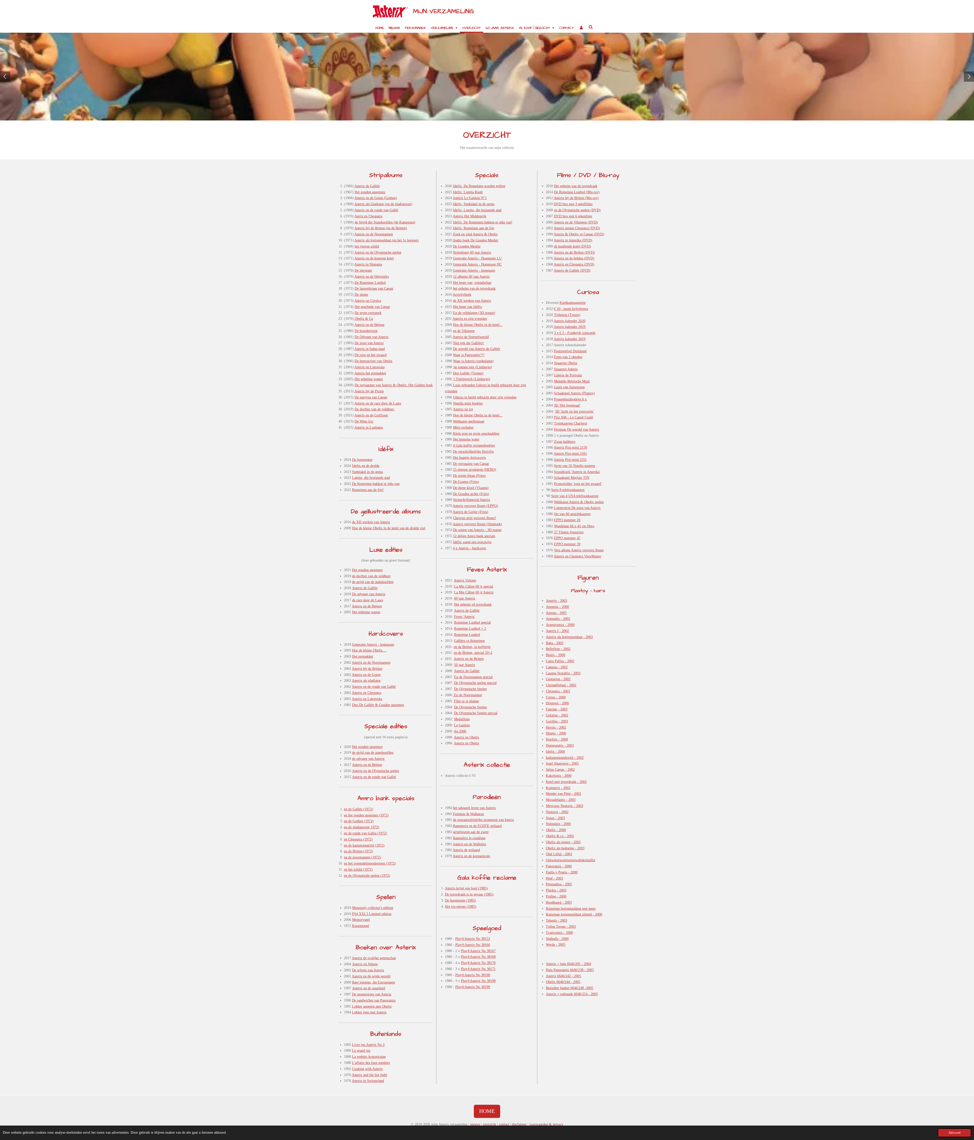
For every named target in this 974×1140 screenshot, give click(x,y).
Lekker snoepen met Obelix (372, 1006)
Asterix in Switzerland (368, 1081)
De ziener (361, 294)
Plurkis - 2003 (556, 890)
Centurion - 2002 (558, 679)
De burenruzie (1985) (460, 900)
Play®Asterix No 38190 (472, 975)
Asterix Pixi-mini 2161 (570, 453)
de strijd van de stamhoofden (372, 582)
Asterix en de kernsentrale (471, 856)
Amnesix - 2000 (557, 607)
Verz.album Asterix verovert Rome (579, 550)
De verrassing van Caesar (471, 464)
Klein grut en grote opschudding (476, 433)
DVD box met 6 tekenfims (573, 216)
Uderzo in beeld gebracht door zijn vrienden (484, 397)
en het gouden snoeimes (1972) (366, 815)
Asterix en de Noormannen (373, 234)
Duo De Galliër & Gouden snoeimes (378, 705)
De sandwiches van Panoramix (374, 1000)
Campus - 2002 (557, 667)
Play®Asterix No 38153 (472, 939)
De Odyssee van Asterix (372, 337)
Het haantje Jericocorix (469, 458)
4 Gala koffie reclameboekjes (474, 445)
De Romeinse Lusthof (370, 283)
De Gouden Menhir (467, 246)
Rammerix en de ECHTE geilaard (477, 826)
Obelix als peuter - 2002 (563, 842)
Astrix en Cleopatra (368, 216)
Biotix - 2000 (555, 655)
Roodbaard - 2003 (559, 902)
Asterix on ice (463, 409)
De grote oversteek (368, 313)
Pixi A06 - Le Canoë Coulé (573, 417)
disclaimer (519, 1124)
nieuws (475, 1124)
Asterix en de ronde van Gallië (376, 210)
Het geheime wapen (369, 379)
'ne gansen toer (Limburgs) (472, 367)
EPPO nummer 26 (567, 520)
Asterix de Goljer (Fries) (470, 512)
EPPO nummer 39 (567, 544)
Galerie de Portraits (568, 375)
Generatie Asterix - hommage (373, 644)
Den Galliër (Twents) (468, 373)
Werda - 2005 (555, 944)
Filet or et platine (466, 701)
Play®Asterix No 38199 (472, 987)
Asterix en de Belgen (369, 325)
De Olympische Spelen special (475, 713)
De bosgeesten (362, 460)
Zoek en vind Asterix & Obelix (475, 234)
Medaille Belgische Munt (572, 381)
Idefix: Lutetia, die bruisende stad (477, 210)
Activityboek (462, 294)
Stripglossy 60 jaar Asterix (472, 252)
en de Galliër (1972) (358, 809)
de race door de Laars (367, 600)
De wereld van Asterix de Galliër (476, 349)
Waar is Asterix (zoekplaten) (473, 361)
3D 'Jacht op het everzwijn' (574, 411)
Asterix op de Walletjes (469, 844)
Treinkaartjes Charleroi (570, 423)
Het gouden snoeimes (370, 192)
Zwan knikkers (564, 442)
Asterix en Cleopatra (366, 693)
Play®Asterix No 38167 (478, 951)
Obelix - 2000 (556, 830)
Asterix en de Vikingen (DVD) (576, 222)
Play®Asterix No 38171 (478, 969)
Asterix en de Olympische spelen (377, 252)
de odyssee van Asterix (368, 759)
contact (504, 1124)
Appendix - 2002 (558, 619)
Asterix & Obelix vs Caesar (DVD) (579, 234)
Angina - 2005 (556, 613)
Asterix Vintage (465, 580)
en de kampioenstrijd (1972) (364, 845)
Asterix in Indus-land (369, 349)
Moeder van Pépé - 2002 (563, 794)
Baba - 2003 (554, 643)
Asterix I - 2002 (557, 631)
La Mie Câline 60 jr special (473, 586)
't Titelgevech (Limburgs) (471, 379)
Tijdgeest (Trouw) (567, 315)
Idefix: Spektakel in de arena (473, 204)
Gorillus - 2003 (557, 721)
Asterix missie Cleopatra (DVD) (577, 228)
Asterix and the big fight (369, 1075)
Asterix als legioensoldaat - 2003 (569, 637)
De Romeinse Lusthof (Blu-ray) (577, 192)
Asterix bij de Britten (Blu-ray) (576, 198)
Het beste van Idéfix (467, 307)
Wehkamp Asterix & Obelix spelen (579, 502)
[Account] (581, 28)
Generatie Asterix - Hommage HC (477, 264)
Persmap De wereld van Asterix (576, 429)
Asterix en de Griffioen (371, 415)
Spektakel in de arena (367, 472)
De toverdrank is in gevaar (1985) (469, 894)
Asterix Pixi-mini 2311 (570, 460)
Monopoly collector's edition (372, 908)
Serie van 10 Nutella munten (574, 466)
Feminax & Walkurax (468, 814)
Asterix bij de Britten (367, 669)
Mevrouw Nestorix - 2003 (564, 806)
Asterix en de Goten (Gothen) (375, 198)
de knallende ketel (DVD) (572, 246)
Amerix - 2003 (556, 601)
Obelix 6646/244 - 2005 (563, 982)
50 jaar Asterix (464, 665)
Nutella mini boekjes (468, 403)
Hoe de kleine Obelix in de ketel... (477, 325)
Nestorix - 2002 (557, 812)
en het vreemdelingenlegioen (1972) (370, 863)
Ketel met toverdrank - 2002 (566, 782)
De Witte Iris (364, 421)
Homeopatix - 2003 (560, 745)
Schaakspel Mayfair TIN (571, 478)
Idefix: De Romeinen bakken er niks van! (482, 222)
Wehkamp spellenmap (468, 421)
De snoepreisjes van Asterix (371, 994)
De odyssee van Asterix (368, 594)
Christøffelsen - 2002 (561, 685)
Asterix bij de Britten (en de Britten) (380, 228)
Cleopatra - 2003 (558, 691)
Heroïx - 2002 (556, 727)
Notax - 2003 (555, 818)
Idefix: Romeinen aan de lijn (473, 228)
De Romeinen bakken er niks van (375, 484)
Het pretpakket (362, 656)
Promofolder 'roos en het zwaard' (578, 484)
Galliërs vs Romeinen (469, 641)
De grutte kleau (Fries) (469, 476)
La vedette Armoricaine (369, 1057)
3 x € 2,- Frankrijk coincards (574, 333)
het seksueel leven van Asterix (474, 808)
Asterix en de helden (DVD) (574, 258)
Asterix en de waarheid (368, 988)
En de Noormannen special (473, 677)
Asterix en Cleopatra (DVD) (574, 264)
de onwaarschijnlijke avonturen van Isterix (483, 820)
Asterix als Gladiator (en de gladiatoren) (383, 204)
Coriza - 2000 (556, 697)
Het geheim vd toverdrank (473, 604)
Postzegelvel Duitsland (570, 351)
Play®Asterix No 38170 (478, 963)
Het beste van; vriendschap (472, 283)
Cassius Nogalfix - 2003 (563, 673)
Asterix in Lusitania (368, 427)
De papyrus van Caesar (371, 397)
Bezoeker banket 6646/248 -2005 (569, 988)
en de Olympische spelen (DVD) (577, 210)
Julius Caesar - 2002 (560, 769)
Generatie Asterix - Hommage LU (477, 258)
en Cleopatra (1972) (358, 839)
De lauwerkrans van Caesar (374, 288)
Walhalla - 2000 (557, 939)
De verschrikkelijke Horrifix (473, 451)
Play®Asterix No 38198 (478, 981)
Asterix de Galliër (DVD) (572, 270)
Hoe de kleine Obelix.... (369, 650)
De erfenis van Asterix (368, 970)
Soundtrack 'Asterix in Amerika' (577, 472)
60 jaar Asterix (464, 598)
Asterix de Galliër (367, 186)
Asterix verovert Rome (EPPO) (475, 506)
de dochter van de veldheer (371, 576)
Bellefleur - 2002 (558, 649)
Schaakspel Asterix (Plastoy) (574, 393)
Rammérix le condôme (469, 838)
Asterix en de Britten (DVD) (574, 252)
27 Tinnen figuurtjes (568, 532)
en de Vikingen (464, 331)
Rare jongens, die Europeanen (373, 982)
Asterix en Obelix (466, 737)
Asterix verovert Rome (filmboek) (477, 524)
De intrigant (363, 270)
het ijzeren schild (367, 246)
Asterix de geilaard (466, 850)
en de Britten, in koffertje (472, 647)
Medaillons (462, 719)
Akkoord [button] (954, 1132)
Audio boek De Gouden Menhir (475, 240)
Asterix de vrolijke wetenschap (374, 958)
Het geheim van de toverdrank (575, 186)
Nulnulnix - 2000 (558, 824)
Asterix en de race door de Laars (377, 403)
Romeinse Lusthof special (472, 622)
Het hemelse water (466, 439)
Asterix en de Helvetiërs (371, 276)
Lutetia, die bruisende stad (371, 478)
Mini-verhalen (463, 427)
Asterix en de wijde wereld (371, 976)
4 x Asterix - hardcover (469, 548)
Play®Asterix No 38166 (472, 945)
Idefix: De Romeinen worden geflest (479, 186)
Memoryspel (361, 920)
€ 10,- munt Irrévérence (571, 309)
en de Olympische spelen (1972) (367, 876)
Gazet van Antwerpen (569, 387)
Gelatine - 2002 (557, 715)
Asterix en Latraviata (369, 367)
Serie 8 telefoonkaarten (567, 490)
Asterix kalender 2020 (569, 321)
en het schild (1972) (358, 869)
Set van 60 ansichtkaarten (572, 514)
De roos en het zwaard (371, 355)
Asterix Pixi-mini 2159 (570, 447)
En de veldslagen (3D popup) (474, 313)
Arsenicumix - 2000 (560, 625)
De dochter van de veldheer (375, 409)
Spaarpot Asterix (566, 369)
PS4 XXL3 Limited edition (371, 914)
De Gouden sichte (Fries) (471, 494)
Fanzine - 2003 (556, 709)
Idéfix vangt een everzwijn (472, 542)
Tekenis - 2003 (556, 920)
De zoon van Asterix (369, 343)
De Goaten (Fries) (466, 482)
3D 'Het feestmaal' (567, 405)
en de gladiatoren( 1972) (361, 827)
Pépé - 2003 (554, 878)
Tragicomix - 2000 (559, 933)
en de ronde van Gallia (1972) (365, 833)
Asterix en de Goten (366, 675)
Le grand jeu (361, 1051)
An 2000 (460, 731)
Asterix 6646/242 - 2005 (563, 976)
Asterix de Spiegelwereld (471, 337)
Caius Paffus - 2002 (560, 661)
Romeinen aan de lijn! (368, 490)
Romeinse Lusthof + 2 (470, 628)
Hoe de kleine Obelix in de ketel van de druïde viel (388, 528)
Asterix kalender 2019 (569, 327)
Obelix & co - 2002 (560, 836)
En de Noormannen (468, 695)
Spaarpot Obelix (565, 363)
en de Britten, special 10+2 (473, 653)
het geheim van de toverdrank (474, 288)
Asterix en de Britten (469, 659)
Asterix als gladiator (366, 680)
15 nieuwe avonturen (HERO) (474, 469)
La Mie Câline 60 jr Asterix (474, 592)
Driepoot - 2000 (557, 703)
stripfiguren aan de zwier (471, 832)
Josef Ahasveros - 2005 (562, 763)
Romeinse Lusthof (467, 635)
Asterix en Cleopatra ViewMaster (577, 556)
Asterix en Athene (365, 964)
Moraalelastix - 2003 (561, 800)
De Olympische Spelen (470, 689)
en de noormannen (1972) (362, 857)
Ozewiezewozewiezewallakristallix (570, 860)
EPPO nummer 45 (567, 538)
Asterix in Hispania (368, 264)
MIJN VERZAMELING (443, 11)
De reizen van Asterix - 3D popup (477, 530)
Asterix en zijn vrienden (470, 319)
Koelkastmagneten (573, 303)
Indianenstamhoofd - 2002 (565, 758)
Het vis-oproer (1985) (460, 906)
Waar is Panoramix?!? (468, 355)
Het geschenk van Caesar (372, 307)
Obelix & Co (364, 319)
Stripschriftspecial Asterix (471, 500)
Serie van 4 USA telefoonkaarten (574, 496)
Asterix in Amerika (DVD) (573, 240)
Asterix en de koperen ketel (374, 258)
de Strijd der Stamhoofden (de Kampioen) (385, 222)
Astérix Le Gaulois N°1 (470, 198)
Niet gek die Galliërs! (468, 343)
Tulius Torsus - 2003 (561, 926)
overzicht (489, 1124)
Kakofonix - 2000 (558, 776)
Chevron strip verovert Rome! (474, 518)
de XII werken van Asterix (371, 522)
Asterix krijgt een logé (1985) (466, 888)
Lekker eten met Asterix (369, 1012)
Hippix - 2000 (556, 733)
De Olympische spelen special (475, 683)
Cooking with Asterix (367, 1069)
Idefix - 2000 (555, 751)
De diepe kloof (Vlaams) (471, 488)
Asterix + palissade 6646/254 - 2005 (572, 994)
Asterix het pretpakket (370, 373)
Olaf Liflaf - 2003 (559, 854)
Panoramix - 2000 (559, 866)
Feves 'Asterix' (464, 617)
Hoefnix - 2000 (557, 739)
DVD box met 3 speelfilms (573, 204)
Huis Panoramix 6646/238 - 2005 (570, 970)
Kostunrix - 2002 (558, 788)
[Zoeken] (591, 27)
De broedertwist (366, 331)
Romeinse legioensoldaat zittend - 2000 (574, 914)
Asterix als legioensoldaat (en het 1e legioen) (386, 240)
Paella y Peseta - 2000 (562, 872)
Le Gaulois (462, 725)
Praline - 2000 (556, 896)
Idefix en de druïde (365, 466)
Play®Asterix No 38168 (478, 957)
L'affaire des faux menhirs (371, 1063)
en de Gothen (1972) (359, 821)
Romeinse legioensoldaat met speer (571, 908)
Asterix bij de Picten (369, 391)
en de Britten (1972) (358, 851)
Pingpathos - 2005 (559, 884)
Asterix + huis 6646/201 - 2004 (568, 964)
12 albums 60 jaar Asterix (471, 276)
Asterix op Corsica (367, 301)
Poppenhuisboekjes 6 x (570, 399)
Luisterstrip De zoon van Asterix (577, 508)
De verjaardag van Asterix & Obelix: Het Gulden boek (394, 385)
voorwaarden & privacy (546, 1124)
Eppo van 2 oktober (568, 357)
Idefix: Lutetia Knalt (468, 192)
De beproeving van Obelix (373, 361)
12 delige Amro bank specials (474, 536)
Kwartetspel (360, 926)
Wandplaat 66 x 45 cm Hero (574, 526)
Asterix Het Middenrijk (469, 216)
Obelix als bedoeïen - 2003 (565, 848)
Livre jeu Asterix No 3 (368, 1045)
